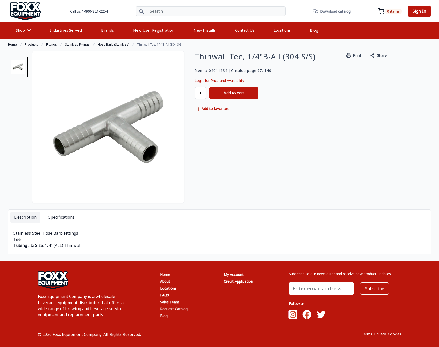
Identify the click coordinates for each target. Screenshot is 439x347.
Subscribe (374, 288)
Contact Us (244, 30)
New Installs (205, 30)
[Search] (141, 11)
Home (165, 274)
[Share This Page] (378, 54)
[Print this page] (353, 54)
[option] (18, 69)
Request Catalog (174, 308)
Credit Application (238, 281)
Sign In (419, 11)
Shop (20, 30)
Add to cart (233, 93)
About (165, 281)
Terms (367, 334)
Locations (282, 30)
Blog (314, 30)
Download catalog (335, 11)
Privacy (380, 334)
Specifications (61, 217)
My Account (234, 274)
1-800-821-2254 (95, 11)
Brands (107, 30)
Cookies (394, 334)
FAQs (164, 295)
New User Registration (153, 30)
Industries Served (66, 30)
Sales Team (169, 301)
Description (25, 217)
